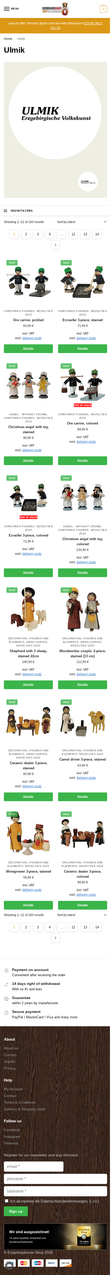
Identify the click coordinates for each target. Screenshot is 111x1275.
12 (73, 234)
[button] (103, 9)
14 (97, 234)
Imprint (9, 1061)
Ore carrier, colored (82, 423)
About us (11, 1048)
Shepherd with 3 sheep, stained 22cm (28, 653)
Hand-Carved (36, 642)
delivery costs (32, 338)
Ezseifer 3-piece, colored (28, 535)
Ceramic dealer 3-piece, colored (82, 874)
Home (8, 39)
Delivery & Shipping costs (24, 1109)
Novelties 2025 (28, 645)
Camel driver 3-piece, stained (82, 759)
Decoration (17, 638)
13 (85, 234)
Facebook (12, 1130)
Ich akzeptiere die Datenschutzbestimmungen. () (54, 1201)
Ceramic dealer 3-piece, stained (28, 765)
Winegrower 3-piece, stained (28, 871)
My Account (13, 1089)
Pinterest (11, 1143)
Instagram (12, 1136)
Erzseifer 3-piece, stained (82, 320)
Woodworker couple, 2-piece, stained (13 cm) (82, 653)
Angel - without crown (28, 414)
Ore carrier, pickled (28, 320)
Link (94, 1201)
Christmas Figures (19, 311)
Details (28, 348)
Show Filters (22, 210)
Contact (10, 1055)
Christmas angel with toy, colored (82, 541)
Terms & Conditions (20, 1102)
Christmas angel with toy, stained (28, 429)
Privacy (10, 1068)
